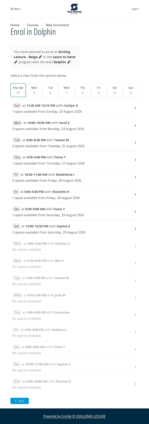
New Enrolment (57, 25)
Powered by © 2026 (74, 416)
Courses (33, 25)
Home (14, 25)
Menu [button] (16, 8)
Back (21, 401)
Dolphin (60, 62)
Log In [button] (135, 8)
